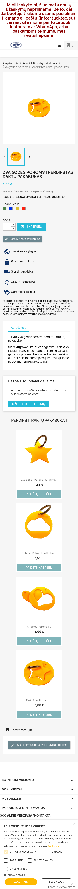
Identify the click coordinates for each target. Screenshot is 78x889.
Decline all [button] (56, 881)
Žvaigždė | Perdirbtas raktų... (39, 479)
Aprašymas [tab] (18, 328)
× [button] (74, 823)
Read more (53, 845)
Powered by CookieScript (61, 887)
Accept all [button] (21, 881)
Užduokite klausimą (28, 404)
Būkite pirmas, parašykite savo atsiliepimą (41, 744)
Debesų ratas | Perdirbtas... (39, 553)
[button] (39, 875)
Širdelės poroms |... (39, 626)
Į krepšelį (31, 226)
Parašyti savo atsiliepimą (24, 238)
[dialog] (39, 854)
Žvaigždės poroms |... (39, 700)
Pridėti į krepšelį (39, 494)
